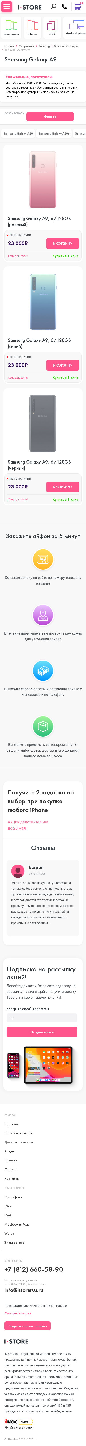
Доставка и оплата (19, 1142)
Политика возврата (19, 1133)
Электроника (14, 1242)
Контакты (11, 1178)
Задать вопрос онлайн (27, 1326)
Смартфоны (26, 46)
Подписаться (42, 1031)
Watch (9, 1233)
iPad (7, 1215)
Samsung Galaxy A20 (18, 133)
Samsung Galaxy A (66, 46)
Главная (9, 46)
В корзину (62, 243)
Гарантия (11, 1124)
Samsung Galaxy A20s (53, 133)
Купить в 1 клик (65, 255)
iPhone (9, 1206)
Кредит (10, 1151)
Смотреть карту (17, 1313)
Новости (10, 1160)
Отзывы (10, 1169)
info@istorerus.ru (23, 1290)
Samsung (44, 46)
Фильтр (50, 116)
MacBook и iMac (16, 1224)
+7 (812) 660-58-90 (33, 1269)
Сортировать (14, 113)
